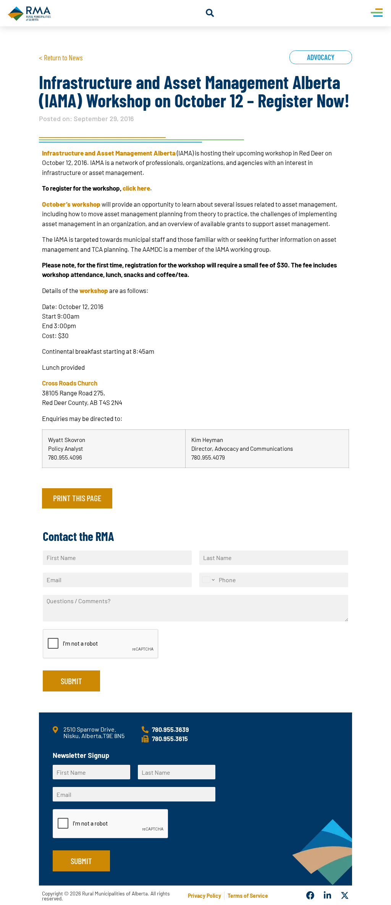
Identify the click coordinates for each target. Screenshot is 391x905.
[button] (210, 13)
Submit (71, 681)
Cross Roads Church (69, 383)
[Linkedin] (327, 896)
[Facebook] (310, 896)
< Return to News (60, 57)
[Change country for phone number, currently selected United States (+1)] (208, 580)
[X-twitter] (345, 896)
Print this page (77, 498)
